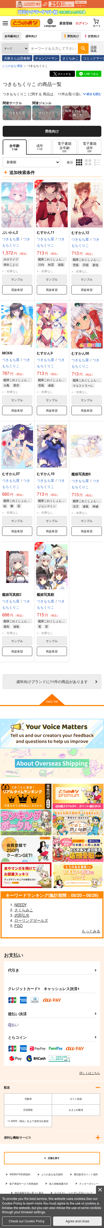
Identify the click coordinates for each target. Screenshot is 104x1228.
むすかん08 (80, 353)
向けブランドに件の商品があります (52, 681)
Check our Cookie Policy (27, 1221)
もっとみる (91, 931)
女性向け (93, 36)
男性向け (73, 36)
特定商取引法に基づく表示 (29, 1193)
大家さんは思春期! (17, 58)
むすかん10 (45, 473)
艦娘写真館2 (11, 594)
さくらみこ (70, 58)
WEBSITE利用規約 (20, 1174)
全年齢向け (12, 36)
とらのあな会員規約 (52, 1174)
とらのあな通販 (12, 65)
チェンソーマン (46, 58)
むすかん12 (80, 232)
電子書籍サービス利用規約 (23, 1183)
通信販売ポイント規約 (86, 1174)
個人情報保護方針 (58, 1183)
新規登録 (65, 23)
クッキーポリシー (88, 1183)
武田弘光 (21, 915)
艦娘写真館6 (81, 473)
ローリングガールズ (31, 920)
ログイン (81, 23)
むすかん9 (45, 352)
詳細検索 (94, 48)
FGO (18, 925)
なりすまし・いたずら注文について (73, 1193)
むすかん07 (11, 473)
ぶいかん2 (10, 232)
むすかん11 (45, 232)
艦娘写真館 (45, 594)
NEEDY (20, 904)
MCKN (7, 352)
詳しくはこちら (89, 1073)
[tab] (39, 147)
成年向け (31, 36)
